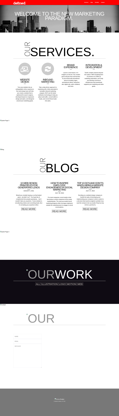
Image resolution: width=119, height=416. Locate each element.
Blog (92, 2)
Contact (103, 2)
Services (86, 2)
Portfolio (97, 2)
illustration (49, 284)
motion (71, 284)
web (80, 284)
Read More (28, 209)
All (38, 284)
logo (62, 284)
